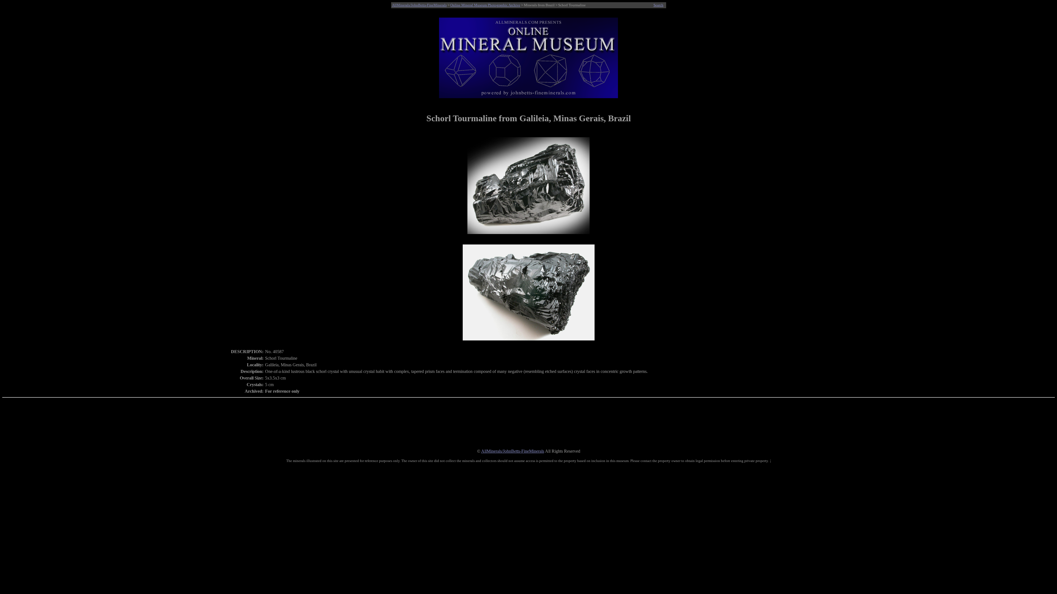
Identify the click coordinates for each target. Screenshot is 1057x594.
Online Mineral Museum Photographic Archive (485, 5)
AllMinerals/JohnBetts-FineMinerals (419, 5)
